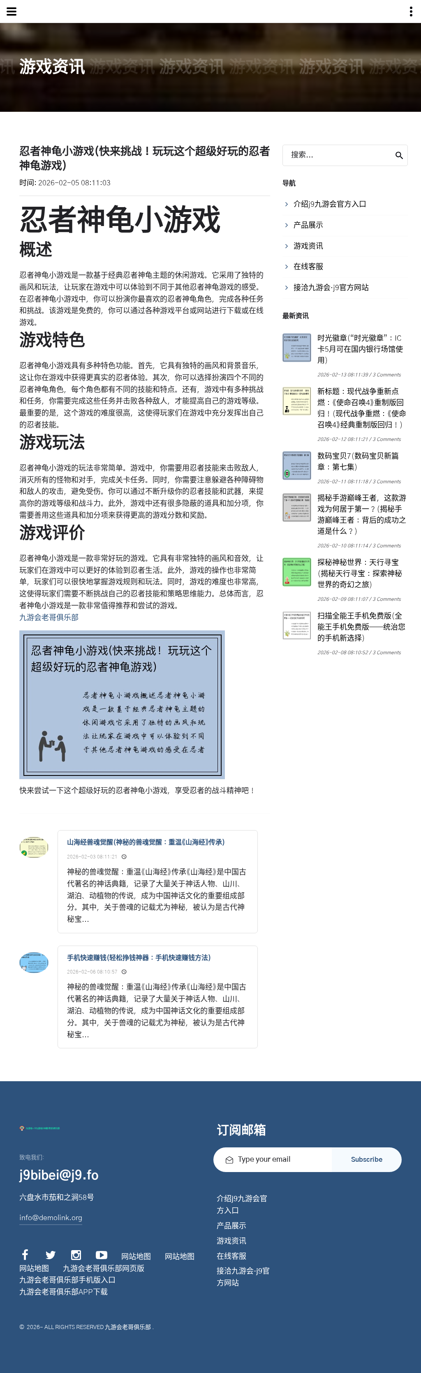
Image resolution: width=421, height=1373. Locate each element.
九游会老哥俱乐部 (128, 1327)
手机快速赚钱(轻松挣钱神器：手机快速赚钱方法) (139, 958)
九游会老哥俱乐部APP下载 (63, 1292)
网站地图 (136, 1257)
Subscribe (366, 1159)
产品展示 (231, 1226)
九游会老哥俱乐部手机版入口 (67, 1280)
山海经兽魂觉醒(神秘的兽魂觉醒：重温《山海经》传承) (146, 842)
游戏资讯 (231, 1241)
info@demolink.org (50, 1218)
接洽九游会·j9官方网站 (243, 1277)
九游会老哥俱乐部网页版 (103, 1269)
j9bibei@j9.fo (59, 1176)
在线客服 (231, 1256)
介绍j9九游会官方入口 (242, 1205)
